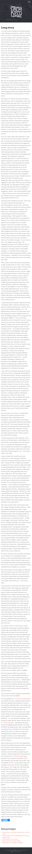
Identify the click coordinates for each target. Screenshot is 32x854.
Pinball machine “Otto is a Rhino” (10, 839)
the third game (24, 729)
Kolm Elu (15, 850)
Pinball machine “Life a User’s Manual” (11, 841)
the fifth (11, 763)
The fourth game (17, 756)
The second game (8, 723)
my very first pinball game (21, 699)
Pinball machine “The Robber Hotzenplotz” (12, 842)
